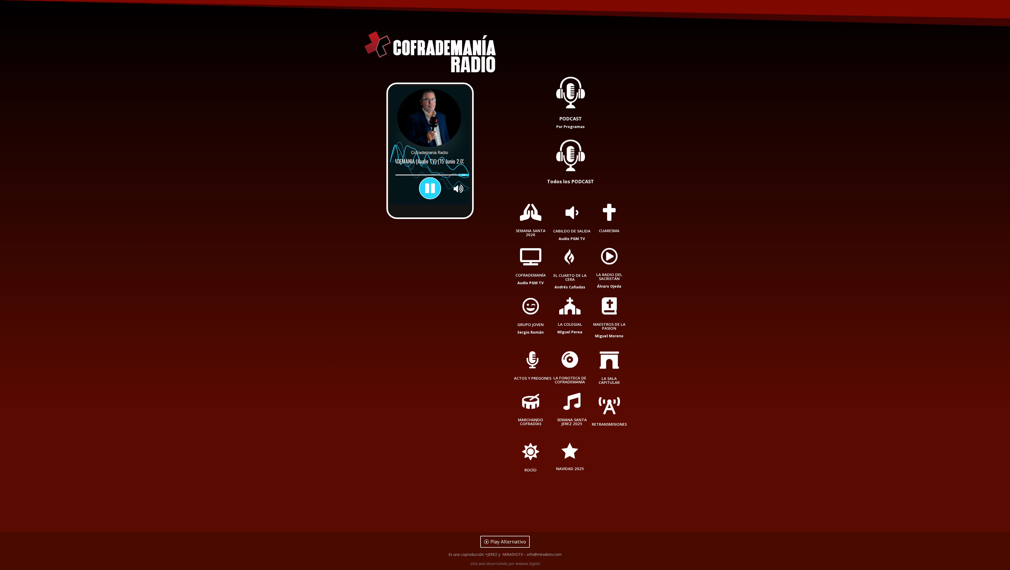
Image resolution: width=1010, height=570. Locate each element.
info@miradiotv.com (544, 554)
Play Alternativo (508, 541)
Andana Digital (528, 563)
